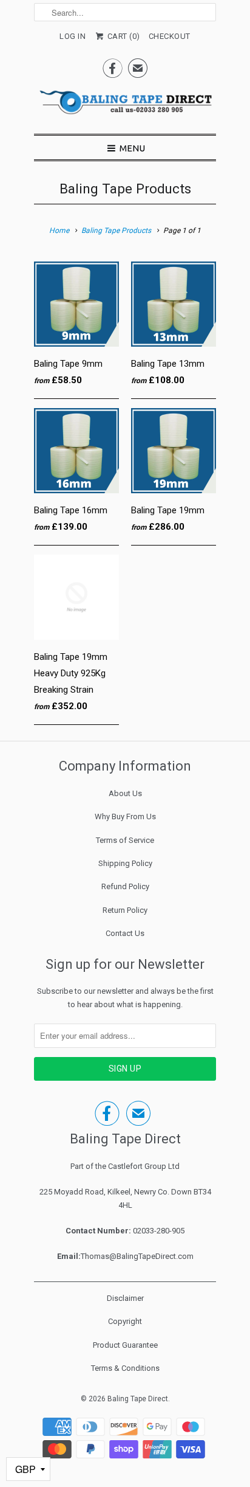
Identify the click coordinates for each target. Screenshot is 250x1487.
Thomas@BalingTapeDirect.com (137, 1256)
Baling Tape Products (125, 188)
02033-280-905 (158, 1230)
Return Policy (125, 910)
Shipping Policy (125, 863)
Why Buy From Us (125, 816)
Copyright (125, 1321)
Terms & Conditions (125, 1368)
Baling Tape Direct (137, 1399)
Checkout (170, 36)
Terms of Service (125, 840)
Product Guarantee (125, 1345)
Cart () (122, 36)
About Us (125, 793)
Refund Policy (125, 886)
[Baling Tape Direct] (125, 105)
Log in (72, 36)
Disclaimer (125, 1298)
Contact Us (125, 933)
